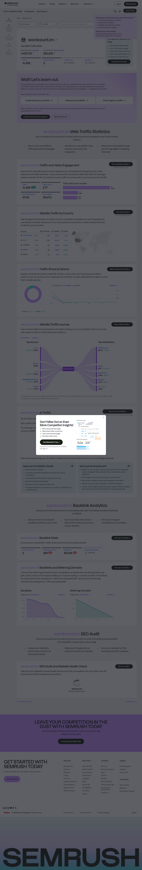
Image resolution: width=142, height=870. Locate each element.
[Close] (103, 417)
